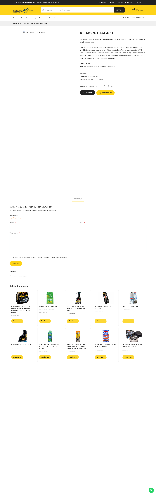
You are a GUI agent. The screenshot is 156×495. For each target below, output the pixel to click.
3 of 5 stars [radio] (16, 218)
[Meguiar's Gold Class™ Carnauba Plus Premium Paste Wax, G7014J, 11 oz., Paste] (22, 298)
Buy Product (107, 93)
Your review (15, 233)
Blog (34, 18)
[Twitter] (105, 86)
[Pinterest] (108, 86)
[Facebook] (101, 86)
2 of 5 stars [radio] (13, 218)
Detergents (43, 312)
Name (13, 223)
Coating (120, 2)
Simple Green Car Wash (48, 306)
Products (24, 18)
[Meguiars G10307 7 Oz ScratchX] (106, 298)
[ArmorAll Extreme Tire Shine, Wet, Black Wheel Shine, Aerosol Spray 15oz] (78, 336)
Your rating (14, 215)
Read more (17, 321)
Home (15, 18)
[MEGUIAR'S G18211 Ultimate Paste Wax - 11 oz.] (134, 336)
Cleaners (112, 2)
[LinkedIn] (112, 86)
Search (119, 10)
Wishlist (89, 93)
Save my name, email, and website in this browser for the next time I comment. (40, 257)
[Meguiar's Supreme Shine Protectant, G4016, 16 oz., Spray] (78, 298)
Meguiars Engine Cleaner (21, 344)
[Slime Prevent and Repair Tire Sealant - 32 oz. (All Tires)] (50, 336)
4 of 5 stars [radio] (18, 218)
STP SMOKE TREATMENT (93, 79)
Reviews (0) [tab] (78, 199)
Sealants (139, 2)
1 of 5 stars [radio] (11, 218)
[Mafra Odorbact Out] (134, 298)
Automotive (95, 76)
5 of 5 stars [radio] (20, 218)
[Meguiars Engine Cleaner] (22, 336)
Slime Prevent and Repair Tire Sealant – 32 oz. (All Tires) (49, 346)
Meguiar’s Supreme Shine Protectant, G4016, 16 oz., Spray (77, 308)
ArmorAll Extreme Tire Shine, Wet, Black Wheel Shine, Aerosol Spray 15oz (77, 346)
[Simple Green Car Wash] (50, 298)
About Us (42, 18)
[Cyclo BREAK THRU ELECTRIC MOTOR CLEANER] (106, 336)
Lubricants (129, 2)
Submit (16, 263)
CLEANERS (51, 310)
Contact (52, 18)
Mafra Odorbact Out (130, 306)
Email (82, 223)
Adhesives (103, 2)
